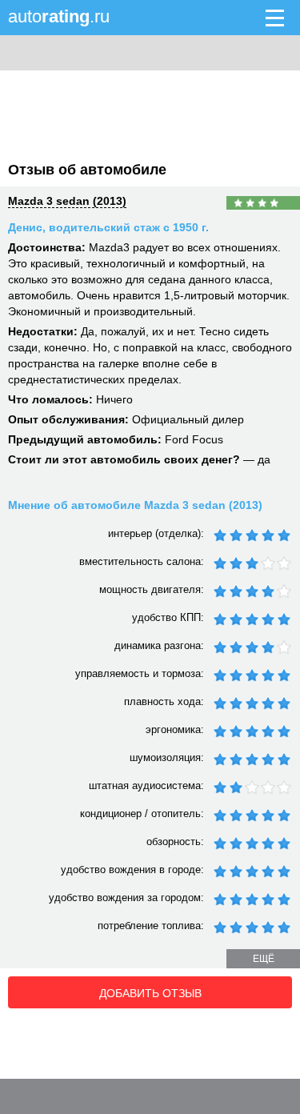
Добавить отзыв (150, 993)
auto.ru (59, 16)
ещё (263, 958)
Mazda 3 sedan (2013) (67, 200)
